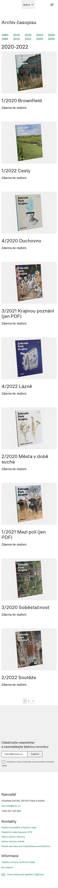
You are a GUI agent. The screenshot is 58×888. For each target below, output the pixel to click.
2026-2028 (51, 37)
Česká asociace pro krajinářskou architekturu (25, 846)
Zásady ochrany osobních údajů (18, 862)
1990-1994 (5, 37)
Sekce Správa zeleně (12, 841)
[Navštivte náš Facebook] (5, 883)
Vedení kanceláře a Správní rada (18, 827)
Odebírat (35, 754)
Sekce (26, 5)
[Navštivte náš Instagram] (15, 883)
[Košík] (45, 4)
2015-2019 (17, 37)
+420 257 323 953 (11, 811)
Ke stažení (7, 867)
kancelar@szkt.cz (11, 806)
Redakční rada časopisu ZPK (16, 832)
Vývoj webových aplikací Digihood (24, 874)
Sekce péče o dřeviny (13, 837)
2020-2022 (28, 37)
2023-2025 (40, 37)
